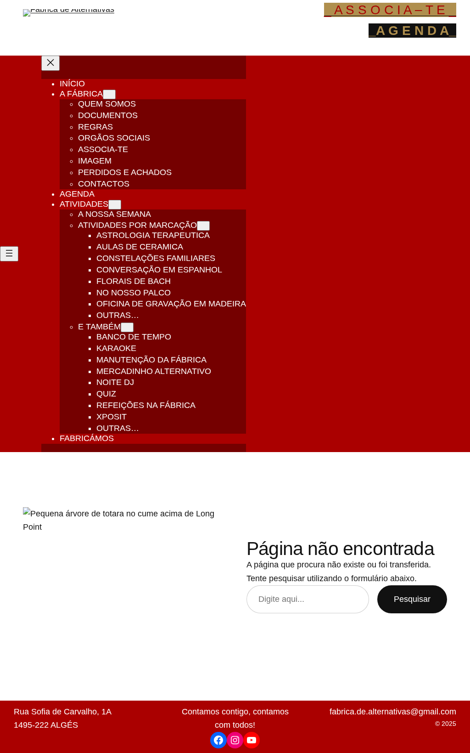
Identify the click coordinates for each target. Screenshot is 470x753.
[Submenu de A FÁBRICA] (109, 94)
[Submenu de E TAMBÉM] (127, 327)
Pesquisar (412, 599)
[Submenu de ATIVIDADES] (114, 204)
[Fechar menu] (50, 63)
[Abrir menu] (9, 253)
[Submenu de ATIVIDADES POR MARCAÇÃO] (203, 226)
